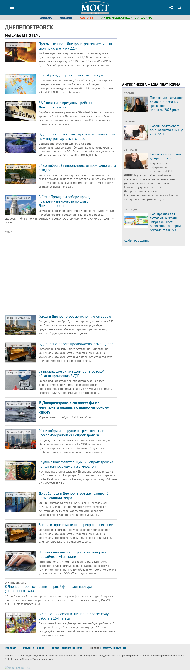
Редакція (10, 647)
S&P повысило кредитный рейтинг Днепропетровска (65, 105)
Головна (45, 18)
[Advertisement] (58, 271)
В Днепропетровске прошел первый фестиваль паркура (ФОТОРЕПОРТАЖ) (48, 588)
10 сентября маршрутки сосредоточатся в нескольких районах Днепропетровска (71, 432)
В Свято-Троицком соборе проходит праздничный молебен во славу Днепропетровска (67, 201)
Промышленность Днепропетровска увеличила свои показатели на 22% (75, 46)
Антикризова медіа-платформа (126, 18)
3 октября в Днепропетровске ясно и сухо (71, 75)
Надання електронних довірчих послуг (165, 156)
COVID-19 (86, 18)
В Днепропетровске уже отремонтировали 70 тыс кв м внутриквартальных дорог (77, 136)
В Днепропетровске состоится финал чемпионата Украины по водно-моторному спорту (73, 407)
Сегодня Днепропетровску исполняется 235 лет (75, 316)
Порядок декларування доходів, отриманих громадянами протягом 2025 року (166, 104)
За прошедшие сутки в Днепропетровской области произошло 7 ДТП (72, 373)
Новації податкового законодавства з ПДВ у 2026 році (166, 130)
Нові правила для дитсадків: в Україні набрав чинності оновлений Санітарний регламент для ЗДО (166, 222)
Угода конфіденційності (67, 647)
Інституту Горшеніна (113, 647)
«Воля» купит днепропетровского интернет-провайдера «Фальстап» (73, 554)
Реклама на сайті (34, 647)
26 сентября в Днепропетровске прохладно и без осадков (77, 167)
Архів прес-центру (136, 240)
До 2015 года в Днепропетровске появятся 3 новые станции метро (74, 495)
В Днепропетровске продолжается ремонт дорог (77, 343)
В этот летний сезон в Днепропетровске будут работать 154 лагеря (74, 616)
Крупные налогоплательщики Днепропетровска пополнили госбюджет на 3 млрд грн (76, 464)
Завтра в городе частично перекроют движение (76, 524)
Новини (66, 18)
